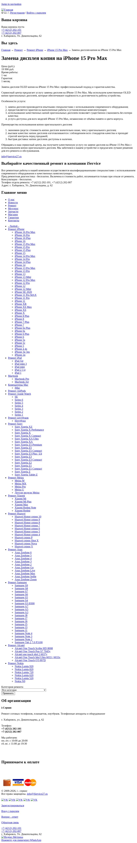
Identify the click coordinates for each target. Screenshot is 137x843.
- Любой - (13, 226)
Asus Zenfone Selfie (25, 576)
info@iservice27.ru (11, 156)
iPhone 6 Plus (22, 334)
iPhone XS (20, 310)
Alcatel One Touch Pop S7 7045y (32, 651)
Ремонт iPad (15, 357)
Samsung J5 (21, 624)
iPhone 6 (19, 337)
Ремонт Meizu (16, 477)
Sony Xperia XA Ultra (27, 438)
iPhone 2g (20, 354)
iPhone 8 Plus (22, 316)
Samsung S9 (21, 585)
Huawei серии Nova (26, 543)
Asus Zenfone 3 (23, 561)
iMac (17, 387)
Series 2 (19, 411)
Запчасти (13, 211)
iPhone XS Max (23, 307)
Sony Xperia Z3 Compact (28, 459)
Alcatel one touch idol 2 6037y (31, 654)
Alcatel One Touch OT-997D (30, 660)
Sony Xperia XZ (23, 426)
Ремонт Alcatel (16, 645)
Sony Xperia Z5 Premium (28, 444)
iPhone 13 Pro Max (25, 268)
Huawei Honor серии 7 (27, 525)
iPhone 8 (19, 319)
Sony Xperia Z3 (23, 456)
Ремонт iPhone (35, 50)
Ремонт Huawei (16, 513)
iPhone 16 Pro (22, 235)
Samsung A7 (21, 606)
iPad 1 (18, 372)
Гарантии (13, 217)
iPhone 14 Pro (22, 259)
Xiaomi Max (21, 504)
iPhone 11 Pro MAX (26, 295)
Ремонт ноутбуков (18, 417)
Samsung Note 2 (23, 639)
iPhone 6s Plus (22, 328)
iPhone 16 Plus (23, 238)
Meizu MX (20, 483)
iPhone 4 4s (21, 348)
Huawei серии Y (24, 546)
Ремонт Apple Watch (19, 393)
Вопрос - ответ (9, 816)
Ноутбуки (20, 420)
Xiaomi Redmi (22, 510)
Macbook (13, 375)
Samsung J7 (21, 618)
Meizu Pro (20, 486)
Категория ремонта (12, 686)
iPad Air (19, 360)
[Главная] (7, 9)
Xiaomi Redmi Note (25, 507)
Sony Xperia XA (24, 441)
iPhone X (20, 313)
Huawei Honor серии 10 (28, 516)
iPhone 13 (20, 274)
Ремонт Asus (15, 549)
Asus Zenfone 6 (23, 552)
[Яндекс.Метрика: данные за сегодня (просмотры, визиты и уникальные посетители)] (12, 837)
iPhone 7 (19, 325)
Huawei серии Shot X (27, 540)
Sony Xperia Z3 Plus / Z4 (28, 453)
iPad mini (20, 366)
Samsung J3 (21, 627)
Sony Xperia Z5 (23, 447)
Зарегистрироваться (12, 805)
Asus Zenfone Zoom (26, 579)
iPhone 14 (20, 265)
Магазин (13, 214)
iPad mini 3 (21, 363)
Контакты (13, 220)
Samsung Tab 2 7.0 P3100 (29, 642)
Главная (5, 50)
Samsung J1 (21, 630)
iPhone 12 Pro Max (25, 280)
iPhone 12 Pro (22, 283)
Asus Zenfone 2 (23, 564)
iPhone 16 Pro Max (25, 232)
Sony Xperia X (23, 432)
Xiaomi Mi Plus (23, 501)
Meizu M (19, 480)
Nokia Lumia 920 (24, 666)
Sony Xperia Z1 (23, 465)
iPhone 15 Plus (23, 250)
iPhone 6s (20, 331)
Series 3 (19, 408)
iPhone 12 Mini (23, 289)
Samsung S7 (21, 591)
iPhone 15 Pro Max (57, 50)
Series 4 (19, 405)
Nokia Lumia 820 (24, 669)
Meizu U (19, 489)
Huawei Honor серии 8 (27, 522)
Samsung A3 (21, 612)
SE (16, 396)
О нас (11, 199)
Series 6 (19, 399)
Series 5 (19, 402)
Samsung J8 (21, 615)
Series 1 (19, 414)
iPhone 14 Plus (23, 262)
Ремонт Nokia (16, 663)
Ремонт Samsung (17, 582)
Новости (13, 202)
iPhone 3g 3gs (22, 351)
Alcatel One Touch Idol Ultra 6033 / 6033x (37, 657)
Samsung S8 (21, 588)
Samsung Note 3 (23, 636)
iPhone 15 (20, 253)
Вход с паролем (10, 811)
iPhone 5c (20, 342)
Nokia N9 (20, 681)
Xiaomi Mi (20, 498)
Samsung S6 (21, 594)
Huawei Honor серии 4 (27, 534)
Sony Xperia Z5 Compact (28, 450)
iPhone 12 (20, 286)
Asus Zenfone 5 (23, 555)
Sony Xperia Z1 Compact (28, 468)
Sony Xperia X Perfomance (29, 429)
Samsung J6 (21, 621)
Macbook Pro (22, 378)
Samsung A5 (21, 609)
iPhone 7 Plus (22, 322)
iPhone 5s (20, 339)
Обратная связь (10, 822)
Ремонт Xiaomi (16, 495)
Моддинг (13, 208)
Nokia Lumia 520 (24, 678)
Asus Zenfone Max (25, 573)
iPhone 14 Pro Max (25, 256)
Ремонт (18, 50)
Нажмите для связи (21, 840)
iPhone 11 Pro (22, 298)
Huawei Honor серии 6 (27, 528)
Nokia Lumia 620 (24, 675)
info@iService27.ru (37, 793)
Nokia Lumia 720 (24, 672)
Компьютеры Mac (18, 384)
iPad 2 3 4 (20, 369)
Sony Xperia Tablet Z (26, 474)
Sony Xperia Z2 (23, 462)
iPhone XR (21, 304)
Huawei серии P (24, 537)
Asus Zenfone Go (24, 567)
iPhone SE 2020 (23, 292)
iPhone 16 (20, 241)
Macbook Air (22, 381)
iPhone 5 (19, 345)
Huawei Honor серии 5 (27, 531)
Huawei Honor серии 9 (27, 519)
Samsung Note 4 (23, 633)
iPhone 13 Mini (23, 277)
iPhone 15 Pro (22, 247)
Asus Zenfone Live (25, 570)
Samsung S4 (21, 600)
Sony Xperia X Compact (28, 435)
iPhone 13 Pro (22, 271)
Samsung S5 (21, 597)
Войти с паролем (36, 12)
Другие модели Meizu (27, 492)
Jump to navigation (11, 4)
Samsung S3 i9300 (25, 603)
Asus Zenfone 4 (23, 558)
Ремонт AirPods (17, 390)
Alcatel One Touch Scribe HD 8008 (34, 648)
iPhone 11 (20, 301)
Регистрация (17, 12)
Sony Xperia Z (22, 471)
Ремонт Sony (15, 423)
